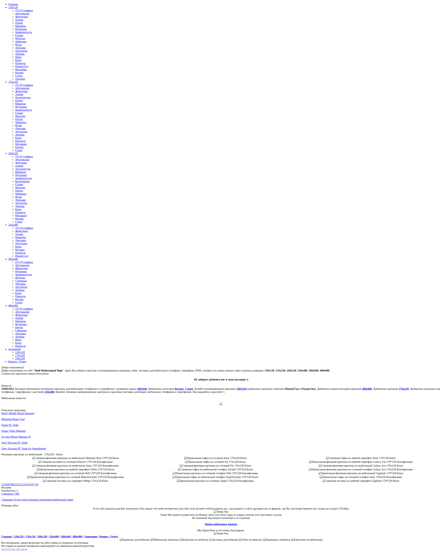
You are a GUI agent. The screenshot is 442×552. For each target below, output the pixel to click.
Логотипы (21, 50)
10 (15, 484)
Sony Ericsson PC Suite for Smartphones (23, 448)
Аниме (19, 19)
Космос (19, 72)
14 (26, 484)
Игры (18, 44)
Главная (13, 4)
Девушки (20, 47)
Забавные (20, 41)
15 (28, 484)
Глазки (19, 35)
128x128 (13, 7)
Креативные (22, 181)
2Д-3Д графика (24, 10)
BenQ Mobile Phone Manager (17, 413)
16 (31, 484)
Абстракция (22, 13)
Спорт (19, 75)
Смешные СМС (10, 493)
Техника (20, 78)
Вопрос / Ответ (17, 361)
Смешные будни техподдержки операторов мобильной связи (37, 499)
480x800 (13, 305)
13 (23, 484)
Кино (18, 60)
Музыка (20, 249)
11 (18, 484)
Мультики (21, 29)
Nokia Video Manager (13, 430)
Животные (21, 16)
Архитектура (23, 97)
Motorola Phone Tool (13, 419)
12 (20, 484)
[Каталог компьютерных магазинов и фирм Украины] (221, 404)
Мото (18, 57)
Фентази (20, 38)
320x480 (13, 224)
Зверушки (21, 162)
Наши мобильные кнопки (221, 524)
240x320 (13, 153)
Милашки (21, 69)
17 (34, 484)
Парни (19, 22)
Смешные (21, 280)
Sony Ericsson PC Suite (14, 442)
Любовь (20, 53)
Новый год (21, 255)
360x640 (13, 259)
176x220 (13, 81)
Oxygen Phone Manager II (16, 436)
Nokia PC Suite (9, 425)
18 (37, 484)
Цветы (19, 119)
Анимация (14, 349)
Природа (20, 63)
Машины (20, 26)
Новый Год (21, 66)
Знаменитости (23, 32)
